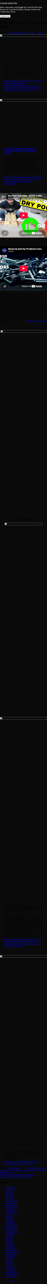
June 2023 (9, 1261)
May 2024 (9, 1241)
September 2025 (11, 1212)
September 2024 (11, 1232)
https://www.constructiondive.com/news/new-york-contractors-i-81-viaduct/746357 (22, 1162)
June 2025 (9, 1216)
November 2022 (11, 1274)
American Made (32, 1168)
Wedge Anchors (6, 1172)
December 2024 (11, 1225)
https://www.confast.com (36, 321)
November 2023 (11, 1252)
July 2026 (9, 1190)
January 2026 (10, 1203)
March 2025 (10, 1221)
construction (16, 1170)
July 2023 (9, 1259)
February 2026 (11, 1201)
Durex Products (28, 1170)
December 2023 (11, 1250)
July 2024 (9, 1236)
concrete (42, 1168)
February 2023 (11, 1268)
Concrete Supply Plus (8, 3)
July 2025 (9, 1214)
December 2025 (11, 1205)
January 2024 (10, 1248)
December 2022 (11, 1272)
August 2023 (10, 1256)
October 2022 (10, 1277)
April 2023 (9, 1265)
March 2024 (10, 1245)
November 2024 (11, 1227)
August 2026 (10, 1187)
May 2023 (9, 1263)
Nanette (40, 33)
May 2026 (9, 1194)
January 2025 (10, 1223)
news (44, 1170)
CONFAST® (5, 1170)
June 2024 (9, 1239)
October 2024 (10, 1230)
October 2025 (10, 1210)
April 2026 (9, 1196)
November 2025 (11, 1207)
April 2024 (9, 1243)
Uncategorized (13, 1168)
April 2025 (9, 1219)
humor (38, 1170)
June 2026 (9, 1192)
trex (11, 1281)
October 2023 (10, 1254)
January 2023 (10, 1270)
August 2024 (10, 1234)
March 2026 (10, 1198)
